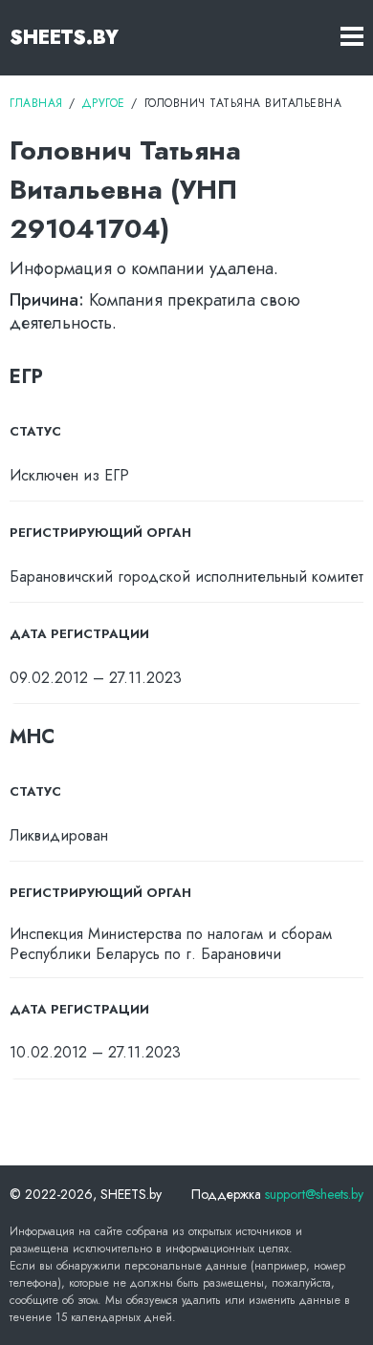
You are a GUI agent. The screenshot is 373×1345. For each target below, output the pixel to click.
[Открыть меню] (351, 38)
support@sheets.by (314, 1194)
